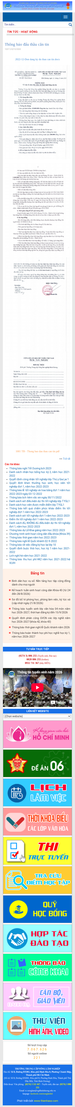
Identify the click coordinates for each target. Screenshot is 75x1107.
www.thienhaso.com (46, 1100)
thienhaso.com (7, 1062)
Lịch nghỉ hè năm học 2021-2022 (28, 555)
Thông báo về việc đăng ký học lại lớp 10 (32, 544)
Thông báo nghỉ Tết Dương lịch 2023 (30, 468)
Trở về (66, 458)
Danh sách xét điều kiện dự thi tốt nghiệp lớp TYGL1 (39, 501)
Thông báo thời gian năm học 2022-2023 (32, 537)
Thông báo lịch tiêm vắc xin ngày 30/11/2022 (35, 497)
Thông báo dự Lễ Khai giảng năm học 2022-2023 (37, 530)
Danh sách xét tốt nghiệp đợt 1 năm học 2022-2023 (39, 515)
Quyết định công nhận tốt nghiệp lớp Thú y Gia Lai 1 (39, 479)
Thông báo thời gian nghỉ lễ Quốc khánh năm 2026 (41, 627)
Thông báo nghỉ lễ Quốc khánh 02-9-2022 (33, 541)
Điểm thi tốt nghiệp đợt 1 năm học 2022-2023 (36, 519)
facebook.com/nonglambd (41, 1093)
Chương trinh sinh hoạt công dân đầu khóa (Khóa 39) (39, 533)
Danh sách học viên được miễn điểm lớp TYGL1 (36, 504)
